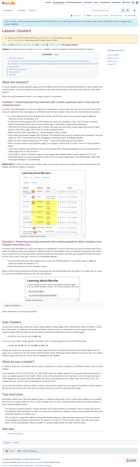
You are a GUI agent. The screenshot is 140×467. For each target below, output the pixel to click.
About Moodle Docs (16, 465)
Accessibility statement (43, 465)
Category (7, 442)
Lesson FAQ (111, 64)
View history (132, 15)
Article (88, 15)
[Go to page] (123, 10)
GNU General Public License (31, 462)
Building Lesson (113, 58)
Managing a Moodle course (25, 45)
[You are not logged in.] (134, 10)
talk (47, 38)
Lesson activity (55, 45)
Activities (42, 45)
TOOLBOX (21, 10)
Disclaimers (29, 465)
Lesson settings (113, 55)
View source (118, 15)
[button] (137, 3)
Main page (6, 45)
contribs (53, 38)
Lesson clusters (11, 24)
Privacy (5, 465)
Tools (11, 451)
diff (10, 40)
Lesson (40, 49)
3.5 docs (75, 16)
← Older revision (18, 40)
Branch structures (15, 433)
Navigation (8, 10)
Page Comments (102, 15)
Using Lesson (112, 61)
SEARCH (32, 10)
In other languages (28, 451)
